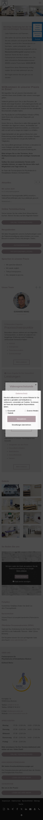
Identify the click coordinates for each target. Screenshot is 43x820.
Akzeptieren (21, 419)
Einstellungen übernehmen (21, 425)
